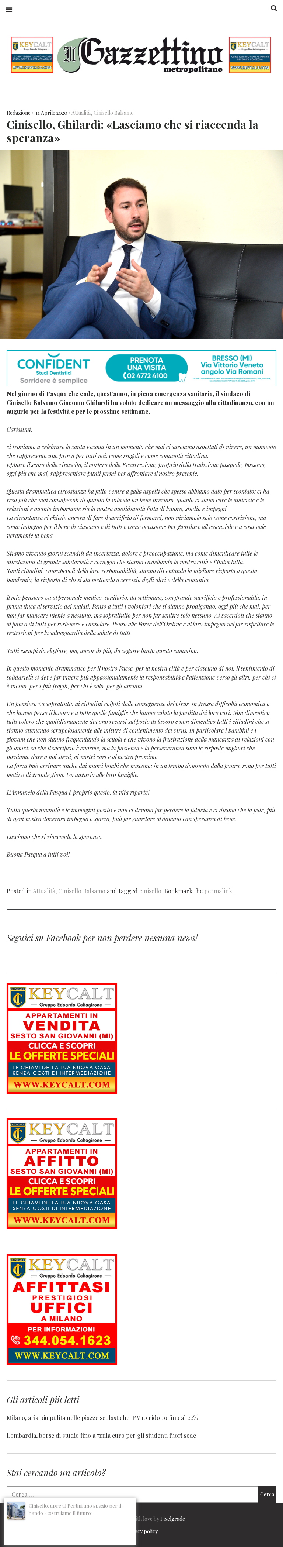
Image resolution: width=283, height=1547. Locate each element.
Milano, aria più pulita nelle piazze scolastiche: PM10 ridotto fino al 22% (102, 1417)
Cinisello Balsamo (114, 112)
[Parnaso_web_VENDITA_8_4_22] (62, 1091)
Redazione (19, 112)
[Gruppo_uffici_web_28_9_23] (62, 1362)
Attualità (81, 112)
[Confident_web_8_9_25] (141, 384)
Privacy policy (141, 1531)
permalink (218, 891)
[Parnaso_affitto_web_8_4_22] (62, 1227)
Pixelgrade (172, 1518)
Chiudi (132, 1502)
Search (271, 8)
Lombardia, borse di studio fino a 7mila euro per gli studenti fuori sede (101, 1435)
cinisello (150, 891)
